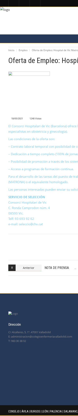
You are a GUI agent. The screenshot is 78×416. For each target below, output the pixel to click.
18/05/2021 (17, 118)
